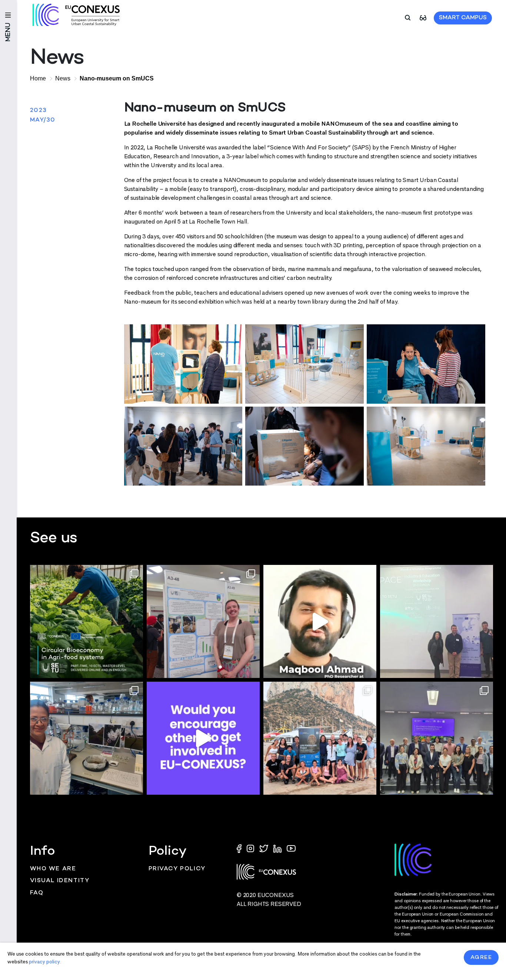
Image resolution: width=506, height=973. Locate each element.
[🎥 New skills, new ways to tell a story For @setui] (86, 738)
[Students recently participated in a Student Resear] (436, 621)
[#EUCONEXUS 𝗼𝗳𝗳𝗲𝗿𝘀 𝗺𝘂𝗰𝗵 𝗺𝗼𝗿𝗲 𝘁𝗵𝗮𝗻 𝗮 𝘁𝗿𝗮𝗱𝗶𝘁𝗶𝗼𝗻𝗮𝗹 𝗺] (203, 738)
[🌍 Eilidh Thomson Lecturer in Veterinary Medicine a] (203, 621)
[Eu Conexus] (76, 15)
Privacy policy (177, 869)
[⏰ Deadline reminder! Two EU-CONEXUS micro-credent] (86, 621)
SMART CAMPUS (463, 18)
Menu (8, 32)
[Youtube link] (291, 848)
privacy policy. (45, 962)
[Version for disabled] (423, 17)
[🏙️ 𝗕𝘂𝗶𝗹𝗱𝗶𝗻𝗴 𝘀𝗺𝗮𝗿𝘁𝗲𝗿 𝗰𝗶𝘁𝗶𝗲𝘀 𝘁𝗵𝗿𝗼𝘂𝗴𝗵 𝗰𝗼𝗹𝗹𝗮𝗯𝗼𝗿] (436, 738)
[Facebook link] (241, 848)
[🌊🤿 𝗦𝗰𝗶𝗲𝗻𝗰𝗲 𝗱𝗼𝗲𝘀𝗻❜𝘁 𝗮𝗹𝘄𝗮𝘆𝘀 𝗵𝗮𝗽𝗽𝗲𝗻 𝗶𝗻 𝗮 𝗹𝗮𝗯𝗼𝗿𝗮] (319, 738)
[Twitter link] (264, 848)
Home (38, 78)
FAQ (37, 893)
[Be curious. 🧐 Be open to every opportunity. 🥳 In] (319, 621)
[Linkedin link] (278, 848)
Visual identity (60, 881)
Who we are (53, 869)
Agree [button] (481, 957)
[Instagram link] (251, 848)
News (62, 78)
